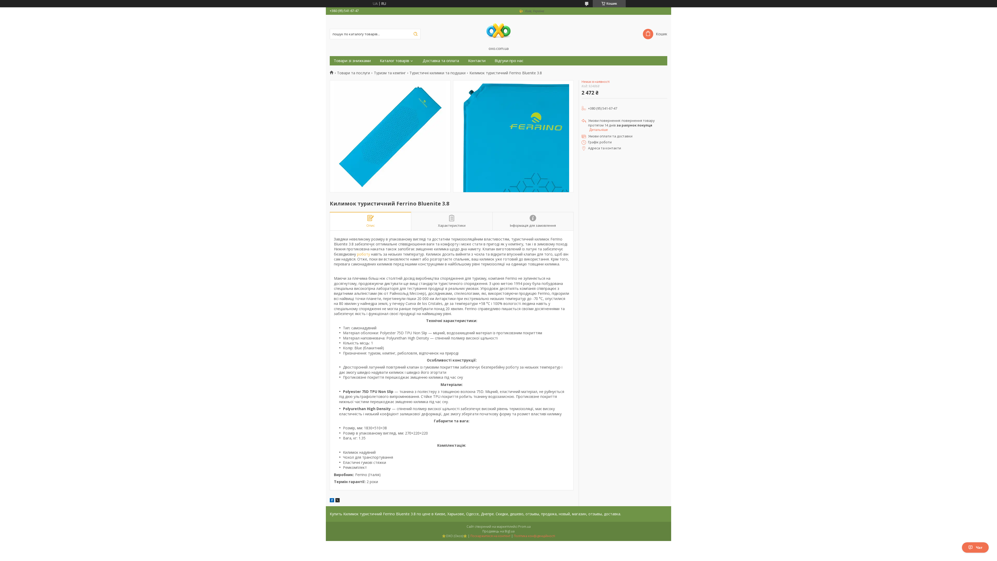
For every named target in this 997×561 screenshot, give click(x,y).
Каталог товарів (394, 61)
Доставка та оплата (441, 61)
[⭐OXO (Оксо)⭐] (498, 30)
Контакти (477, 61)
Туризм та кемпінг (390, 73)
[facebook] (332, 500)
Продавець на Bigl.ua (498, 531)
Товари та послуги (353, 73)
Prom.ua (524, 526)
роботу (363, 254)
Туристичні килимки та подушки (437, 73)
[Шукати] (415, 34)
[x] (337, 500)
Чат (979, 547)
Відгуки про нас (509, 61)
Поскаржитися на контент (490, 536)
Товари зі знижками (352, 61)
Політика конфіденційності (534, 536)
